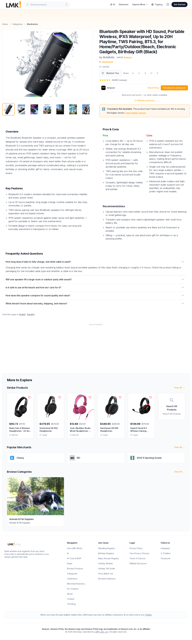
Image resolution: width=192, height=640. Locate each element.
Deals (69, 563)
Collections (72, 578)
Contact (70, 599)
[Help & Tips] (167, 4)
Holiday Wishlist (105, 563)
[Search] (66, 4)
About (70, 594)
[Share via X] (151, 73)
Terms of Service (137, 558)
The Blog (71, 604)
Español (30, 314)
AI (114, 4)
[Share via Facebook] (145, 73)
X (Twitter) (166, 553)
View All (179, 387)
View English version (135, 113)
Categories (17, 24)
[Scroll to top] (185, 635)
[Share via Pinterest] (157, 73)
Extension (123, 4)
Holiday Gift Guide (106, 568)
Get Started (179, 4)
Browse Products (75, 568)
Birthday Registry (106, 553)
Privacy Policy (136, 548)
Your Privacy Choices (139, 553)
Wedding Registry (106, 548)
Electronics (107, 62)
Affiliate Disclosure (137, 563)
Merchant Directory (76, 584)
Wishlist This (112, 73)
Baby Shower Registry (108, 558)
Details (148, 615)
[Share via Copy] (139, 73)
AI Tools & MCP (74, 558)
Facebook (165, 558)
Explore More (138, 4)
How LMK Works (74, 548)
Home (5, 24)
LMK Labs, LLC (102, 632)
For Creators (73, 589)
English (22, 314)
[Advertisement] (86, 346)
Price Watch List (105, 573)
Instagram (165, 548)
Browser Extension (107, 578)
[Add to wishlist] (29, 397)
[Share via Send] (132, 73)
